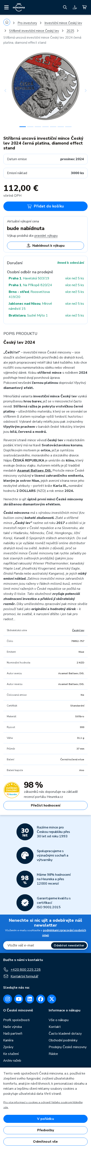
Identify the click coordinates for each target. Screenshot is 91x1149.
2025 (70, 31)
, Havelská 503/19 (29, 278)
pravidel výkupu (46, 235)
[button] (9, 91)
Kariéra (8, 1040)
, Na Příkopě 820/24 (30, 285)
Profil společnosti (16, 1020)
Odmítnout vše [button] (45, 1141)
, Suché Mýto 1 (28, 315)
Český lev (78, 630)
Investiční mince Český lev (63, 23)
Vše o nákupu (59, 1020)
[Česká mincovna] (19, 7)
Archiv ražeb (12, 1060)
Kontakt (55, 1026)
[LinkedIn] (29, 999)
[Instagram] (7, 999)
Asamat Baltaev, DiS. (34, 470)
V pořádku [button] (45, 1119)
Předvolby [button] (45, 1130)
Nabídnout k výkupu (48, 245)
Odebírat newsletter (69, 945)
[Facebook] (40, 999)
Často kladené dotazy (65, 1033)
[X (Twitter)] (51, 999)
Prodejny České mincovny (68, 1047)
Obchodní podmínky (63, 1040)
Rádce (53, 1054)
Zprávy (8, 1047)
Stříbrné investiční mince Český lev (34, 31)
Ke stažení (11, 1054)
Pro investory (27, 23)
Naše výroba (12, 1026)
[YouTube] (18, 999)
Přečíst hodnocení (45, 805)
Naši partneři (12, 1033)
